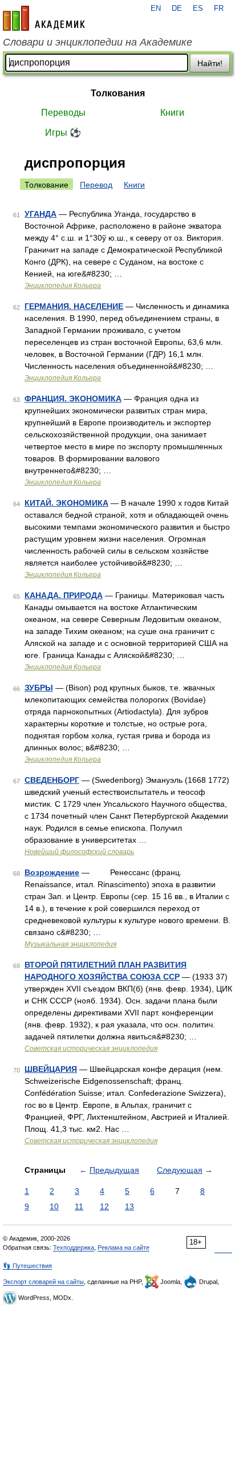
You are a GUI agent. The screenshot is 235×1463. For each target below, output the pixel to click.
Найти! (209, 63)
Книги (172, 112)
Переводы (63, 112)
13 (129, 1206)
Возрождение (52, 872)
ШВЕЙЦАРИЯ (51, 1069)
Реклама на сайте (123, 1247)
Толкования (118, 93)
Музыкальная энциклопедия (70, 944)
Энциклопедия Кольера (63, 286)
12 (104, 1206)
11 (79, 1206)
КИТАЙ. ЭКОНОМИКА (66, 502)
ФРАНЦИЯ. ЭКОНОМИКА (73, 398)
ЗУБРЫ (39, 687)
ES (198, 9)
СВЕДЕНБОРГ (52, 780)
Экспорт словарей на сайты (43, 1281)
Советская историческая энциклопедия (91, 1048)
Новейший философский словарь (79, 852)
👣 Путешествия (27, 1265)
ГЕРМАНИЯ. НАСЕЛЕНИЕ (74, 306)
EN (156, 9)
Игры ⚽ (63, 132)
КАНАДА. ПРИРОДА (64, 595)
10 (54, 1206)
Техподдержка (73, 1247)
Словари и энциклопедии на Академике (97, 42)
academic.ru (44, 18)
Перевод (96, 184)
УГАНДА (40, 213)
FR (219, 9)
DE (177, 9)
